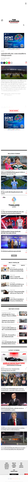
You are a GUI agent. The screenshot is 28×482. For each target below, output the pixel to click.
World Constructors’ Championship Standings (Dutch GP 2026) (10, 369)
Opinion (7, 465)
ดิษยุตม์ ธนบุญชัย (6, 58)
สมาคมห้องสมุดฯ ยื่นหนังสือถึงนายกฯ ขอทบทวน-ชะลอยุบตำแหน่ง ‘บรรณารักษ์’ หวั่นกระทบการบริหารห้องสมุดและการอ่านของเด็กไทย (13, 389)
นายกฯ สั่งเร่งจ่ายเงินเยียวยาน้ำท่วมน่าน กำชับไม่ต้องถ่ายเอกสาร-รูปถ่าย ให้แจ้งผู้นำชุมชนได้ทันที (17, 299)
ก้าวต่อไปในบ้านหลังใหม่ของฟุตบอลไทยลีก (11, 251)
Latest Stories (14, 350)
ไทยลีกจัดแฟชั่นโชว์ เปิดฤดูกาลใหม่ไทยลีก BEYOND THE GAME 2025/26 (11, 232)
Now (21, 464)
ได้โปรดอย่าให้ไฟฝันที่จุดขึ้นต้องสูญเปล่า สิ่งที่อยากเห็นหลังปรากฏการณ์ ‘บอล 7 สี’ (13, 173)
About (13, 467)
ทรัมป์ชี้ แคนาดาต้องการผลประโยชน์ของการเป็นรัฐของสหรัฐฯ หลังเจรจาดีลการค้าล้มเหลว (13, 428)
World (3, 326)
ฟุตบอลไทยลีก (8, 93)
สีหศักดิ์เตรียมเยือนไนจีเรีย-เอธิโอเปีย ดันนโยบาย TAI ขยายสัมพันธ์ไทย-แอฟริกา (12, 409)
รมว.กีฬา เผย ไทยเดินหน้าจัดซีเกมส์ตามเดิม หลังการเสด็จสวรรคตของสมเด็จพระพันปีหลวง (12, 212)
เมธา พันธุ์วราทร (9, 170)
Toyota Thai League (16, 93)
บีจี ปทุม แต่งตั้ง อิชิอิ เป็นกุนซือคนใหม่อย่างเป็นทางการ (12, 192)
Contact (21, 467)
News (7, 463)
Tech (9, 312)
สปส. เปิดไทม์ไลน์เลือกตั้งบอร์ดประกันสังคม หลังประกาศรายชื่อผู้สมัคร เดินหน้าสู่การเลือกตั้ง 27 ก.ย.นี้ (9, 342)
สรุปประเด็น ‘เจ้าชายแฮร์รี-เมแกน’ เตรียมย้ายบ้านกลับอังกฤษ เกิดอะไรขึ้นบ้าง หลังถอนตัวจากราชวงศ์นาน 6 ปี (8, 335)
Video (13, 464)
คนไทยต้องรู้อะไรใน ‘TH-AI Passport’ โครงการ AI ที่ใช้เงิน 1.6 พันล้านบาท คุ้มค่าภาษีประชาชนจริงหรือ (9, 315)
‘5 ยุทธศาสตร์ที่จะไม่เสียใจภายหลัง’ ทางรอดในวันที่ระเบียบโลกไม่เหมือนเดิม (9, 328)
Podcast (7, 464)
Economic (4, 312)
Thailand (12, 267)
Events (21, 465)
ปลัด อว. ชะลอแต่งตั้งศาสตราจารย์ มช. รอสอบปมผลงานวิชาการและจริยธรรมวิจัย (16, 277)
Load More (14, 453)
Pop (21, 463)
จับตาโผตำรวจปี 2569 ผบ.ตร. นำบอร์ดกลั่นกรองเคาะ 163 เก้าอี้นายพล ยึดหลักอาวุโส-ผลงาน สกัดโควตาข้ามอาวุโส (17, 285)
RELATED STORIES (14, 153)
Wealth (14, 463)
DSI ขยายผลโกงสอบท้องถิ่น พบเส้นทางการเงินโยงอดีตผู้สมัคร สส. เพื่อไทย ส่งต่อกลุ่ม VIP (17, 270)
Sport (2, 51)
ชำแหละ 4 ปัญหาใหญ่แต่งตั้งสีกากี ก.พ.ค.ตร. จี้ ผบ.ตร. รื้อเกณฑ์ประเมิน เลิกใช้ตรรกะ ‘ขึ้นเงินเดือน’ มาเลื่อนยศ (17, 292)
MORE (14, 255)
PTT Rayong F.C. (8, 95)
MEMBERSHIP (14, 474)
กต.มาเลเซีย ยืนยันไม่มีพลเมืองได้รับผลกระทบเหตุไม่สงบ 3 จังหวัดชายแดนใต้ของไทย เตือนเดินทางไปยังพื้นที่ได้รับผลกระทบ (13, 448)
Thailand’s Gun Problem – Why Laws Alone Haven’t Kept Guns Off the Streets (9, 321)
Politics (12, 297)
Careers (14, 465)
